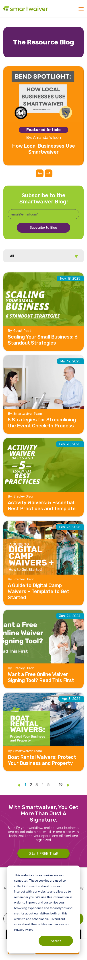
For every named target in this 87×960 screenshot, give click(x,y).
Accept (56, 941)
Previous (40, 173)
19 (60, 784)
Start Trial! (43, 853)
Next (48, 173)
